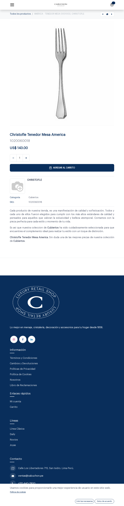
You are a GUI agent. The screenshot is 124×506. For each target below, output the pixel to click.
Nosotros (15, 380)
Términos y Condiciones (24, 358)
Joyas (13, 445)
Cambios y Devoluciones (24, 363)
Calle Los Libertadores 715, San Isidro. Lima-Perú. (46, 468)
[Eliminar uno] (13, 158)
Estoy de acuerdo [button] (104, 501)
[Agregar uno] (26, 158)
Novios (14, 440)
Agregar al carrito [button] (64, 168)
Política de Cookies (20, 374)
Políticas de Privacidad (22, 369)
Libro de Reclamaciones (23, 385)
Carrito (14, 407)
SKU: (12, 202)
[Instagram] (14, 339)
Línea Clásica (17, 429)
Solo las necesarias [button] (84, 501)
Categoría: (15, 197)
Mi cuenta (15, 401)
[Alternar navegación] (12, 5)
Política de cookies (18, 492)
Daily (12, 434)
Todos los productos (20, 14)
